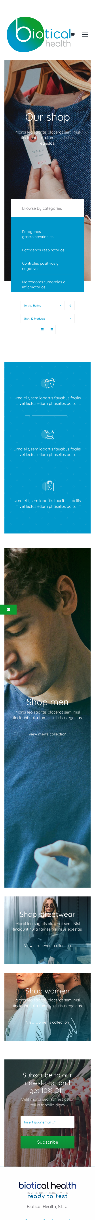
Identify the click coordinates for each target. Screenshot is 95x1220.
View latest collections (48, 464)
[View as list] (51, 329)
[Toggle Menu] (85, 35)
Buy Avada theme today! (47, 413)
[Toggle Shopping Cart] (72, 34)
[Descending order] (70, 305)
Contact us (47, 516)
